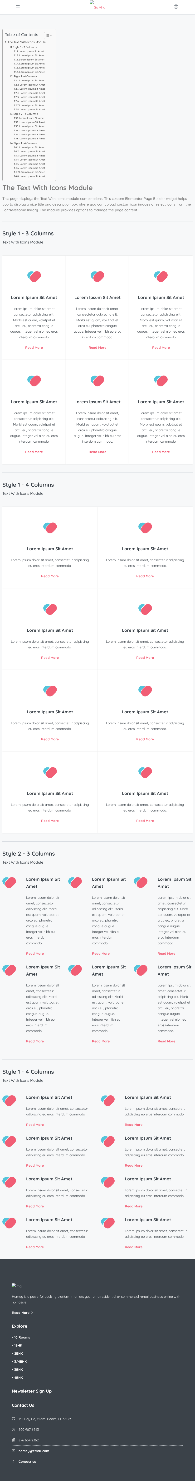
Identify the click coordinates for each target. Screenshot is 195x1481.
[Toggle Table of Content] (45, 36)
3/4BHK (20, 1361)
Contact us (27, 1461)
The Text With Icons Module (27, 42)
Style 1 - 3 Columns (25, 47)
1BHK (18, 1345)
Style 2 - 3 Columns (26, 113)
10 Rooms (22, 1337)
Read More (34, 347)
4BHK (18, 1378)
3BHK (18, 1369)
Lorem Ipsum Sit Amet (31, 51)
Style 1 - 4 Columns (25, 76)
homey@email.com (34, 1451)
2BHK (18, 1353)
